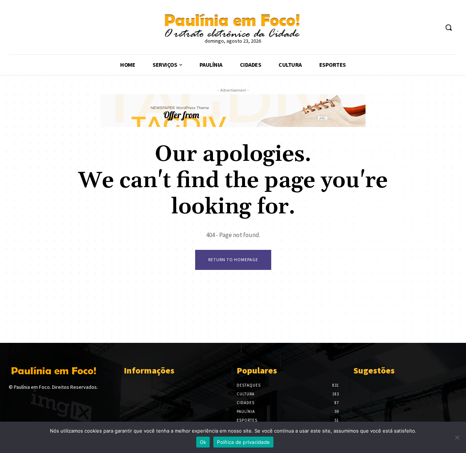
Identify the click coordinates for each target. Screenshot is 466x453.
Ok (203, 442)
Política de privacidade (243, 442)
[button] (448, 27)
